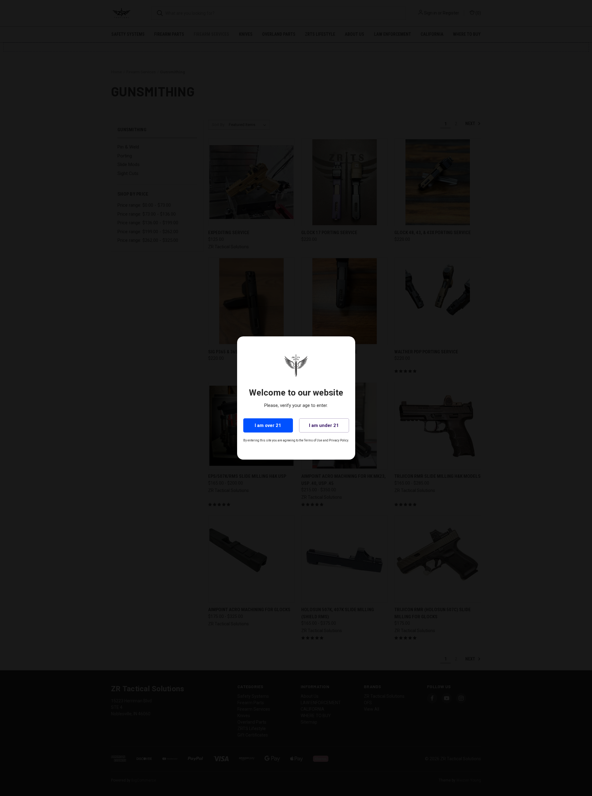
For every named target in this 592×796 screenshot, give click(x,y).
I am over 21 (268, 425)
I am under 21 (324, 425)
